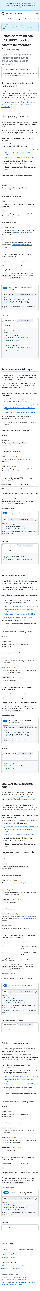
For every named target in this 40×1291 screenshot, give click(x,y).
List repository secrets (13, 116)
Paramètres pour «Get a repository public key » (18, 430)
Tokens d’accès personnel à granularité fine (19, 157)
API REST (10, 19)
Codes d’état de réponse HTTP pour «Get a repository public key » (16, 479)
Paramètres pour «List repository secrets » (16, 175)
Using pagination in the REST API (22, 232)
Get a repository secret (13, 575)
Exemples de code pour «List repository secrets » (19, 270)
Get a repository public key (15, 369)
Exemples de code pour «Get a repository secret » (19, 703)
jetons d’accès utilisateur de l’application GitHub (21, 150)
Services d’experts (12, 1284)
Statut (33, 1282)
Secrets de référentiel (32, 19)
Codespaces (19, 19)
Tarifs (3, 1284)
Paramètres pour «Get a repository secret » (16, 632)
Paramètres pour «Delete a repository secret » (17, 1102)
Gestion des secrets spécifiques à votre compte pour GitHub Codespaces (18, 104)
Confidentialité (25, 1282)
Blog (20, 1284)
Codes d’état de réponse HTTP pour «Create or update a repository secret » (18, 936)
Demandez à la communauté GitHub (14, 1266)
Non (14, 1254)
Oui (6, 1254)
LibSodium (24, 797)
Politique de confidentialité (8, 1257)
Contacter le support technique (12, 1268)
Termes (17, 1282)
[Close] (34, 3)
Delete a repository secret (15, 1043)
